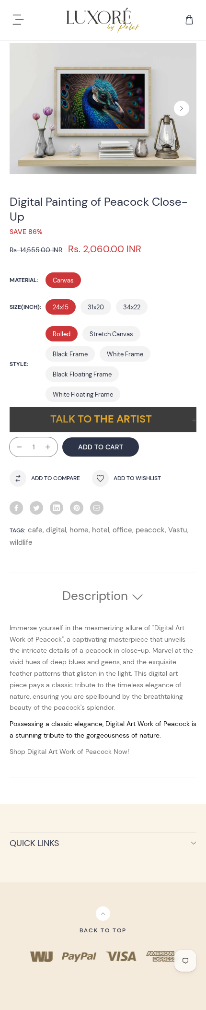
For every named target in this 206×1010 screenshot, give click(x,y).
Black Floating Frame (82, 374)
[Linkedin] (56, 508)
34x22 (131, 307)
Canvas (63, 280)
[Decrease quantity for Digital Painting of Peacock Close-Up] (16, 447)
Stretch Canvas (111, 334)
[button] (181, 108)
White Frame (125, 354)
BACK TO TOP (103, 930)
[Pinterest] (76, 508)
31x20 (96, 307)
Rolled (61, 334)
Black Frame (70, 354)
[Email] (96, 508)
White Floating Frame (83, 394)
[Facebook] (16, 508)
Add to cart (100, 447)
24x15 (61, 307)
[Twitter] (36, 508)
